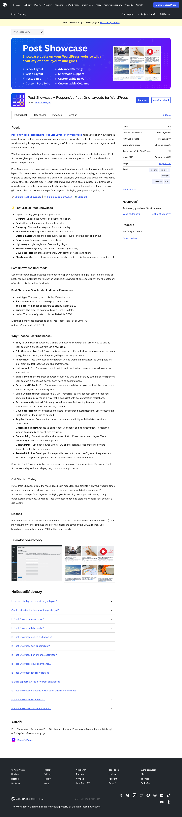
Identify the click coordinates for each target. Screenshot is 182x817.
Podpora (166, 114)
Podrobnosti (20, 114)
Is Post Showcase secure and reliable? (31, 637)
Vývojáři (73, 114)
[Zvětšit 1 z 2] (58, 549)
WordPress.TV (83, 783)
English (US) (165, 163)
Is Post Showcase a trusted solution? (31, 708)
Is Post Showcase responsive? (27, 619)
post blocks (164, 170)
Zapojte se (114, 770)
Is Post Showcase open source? (28, 699)
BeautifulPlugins (43, 102)
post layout (157, 181)
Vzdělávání (81, 770)
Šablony (47, 774)
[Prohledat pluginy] (41, 32)
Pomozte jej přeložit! (110, 22)
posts (167, 181)
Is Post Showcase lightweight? (27, 628)
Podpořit (113, 779)
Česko (41, 799)
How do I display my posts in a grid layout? (34, 601)
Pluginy (47, 779)
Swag (112, 783)
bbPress (145, 779)
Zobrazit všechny (161, 214)
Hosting (15, 779)
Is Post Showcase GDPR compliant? (30, 646)
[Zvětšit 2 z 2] (111, 549)
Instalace (57, 114)
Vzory (46, 783)
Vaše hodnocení (131, 214)
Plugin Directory (18, 14)
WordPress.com (148, 770)
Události (112, 774)
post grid (165, 176)
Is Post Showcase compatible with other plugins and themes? (43, 690)
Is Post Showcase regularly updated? (30, 672)
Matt (143, 774)
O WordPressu (18, 770)
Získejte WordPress (166, 5)
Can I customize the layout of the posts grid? (35, 610)
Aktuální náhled (161, 100)
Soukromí (15, 783)
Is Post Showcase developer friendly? (31, 664)
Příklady (47, 770)
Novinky (15, 774)
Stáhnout (142, 100)
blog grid (153, 170)
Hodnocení (40, 114)
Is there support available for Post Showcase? (35, 681)
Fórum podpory (131, 238)
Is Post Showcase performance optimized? (34, 655)
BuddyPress (146, 783)
